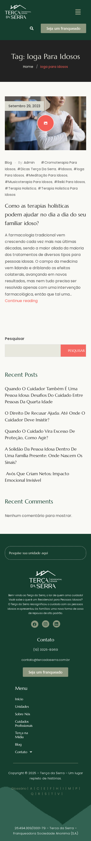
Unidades (22, 706)
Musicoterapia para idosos (30, 181)
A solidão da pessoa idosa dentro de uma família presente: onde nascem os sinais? (43, 455)
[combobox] (45, 553)
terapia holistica (22, 188)
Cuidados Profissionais (24, 723)
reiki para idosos (71, 181)
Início (19, 699)
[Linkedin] (56, 624)
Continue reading (21, 301)
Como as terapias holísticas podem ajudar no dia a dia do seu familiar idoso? (45, 214)
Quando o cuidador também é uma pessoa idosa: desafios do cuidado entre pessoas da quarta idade (44, 395)
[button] (78, 12)
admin (29, 162)
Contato (21, 752)
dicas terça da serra (38, 169)
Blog (8, 162)
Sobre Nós (22, 714)
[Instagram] (45, 624)
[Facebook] (34, 624)
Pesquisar (15, 338)
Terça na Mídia (21, 735)
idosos (66, 169)
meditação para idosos (48, 175)
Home (28, 66)
